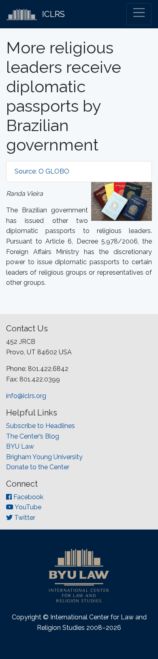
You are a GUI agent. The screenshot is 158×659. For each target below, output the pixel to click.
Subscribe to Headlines (40, 426)
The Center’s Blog (32, 436)
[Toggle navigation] (139, 14)
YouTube (27, 507)
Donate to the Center (37, 467)
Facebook (27, 497)
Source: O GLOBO (42, 171)
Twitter (24, 517)
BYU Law (20, 446)
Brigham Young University (44, 457)
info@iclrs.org (26, 396)
